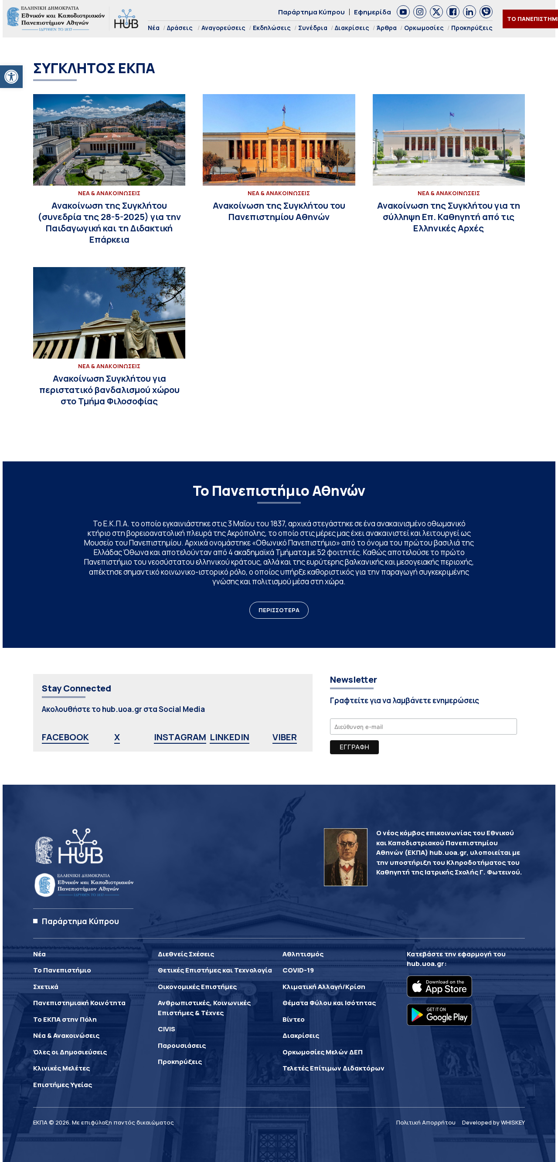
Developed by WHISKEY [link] (493, 1122)
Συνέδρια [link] (312, 28)
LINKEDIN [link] (229, 737)
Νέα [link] (154, 28)
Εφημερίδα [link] (372, 12)
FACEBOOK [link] (65, 737)
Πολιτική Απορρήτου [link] (426, 1122)
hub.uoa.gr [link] (425, 963)
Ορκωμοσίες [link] (424, 28)
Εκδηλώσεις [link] (272, 28)
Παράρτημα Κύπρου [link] (311, 12)
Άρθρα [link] (387, 28)
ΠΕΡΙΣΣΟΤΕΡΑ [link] (279, 610)
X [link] (117, 737)
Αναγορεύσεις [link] (223, 28)
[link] (11, 76)
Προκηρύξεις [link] (472, 28)
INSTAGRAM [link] (180, 737)
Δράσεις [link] (180, 28)
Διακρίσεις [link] (352, 28)
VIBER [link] (284, 737)
